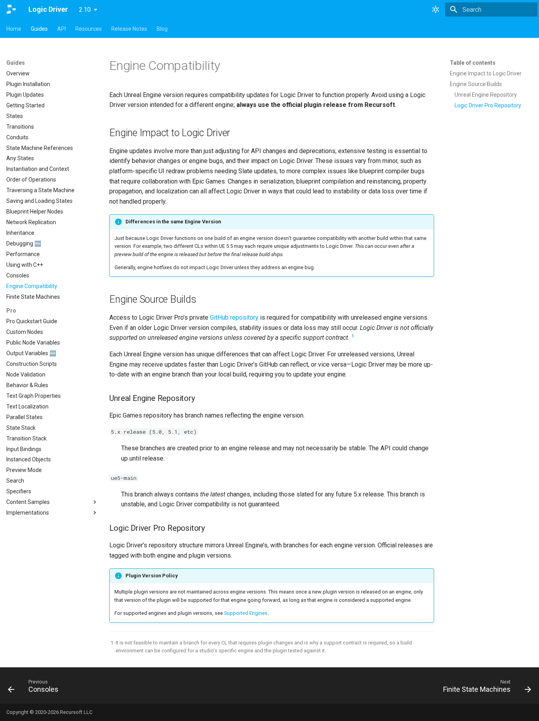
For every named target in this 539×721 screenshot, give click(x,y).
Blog (162, 29)
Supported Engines (246, 613)
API (61, 29)
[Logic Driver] (11, 9)
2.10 (85, 9)
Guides (39, 29)
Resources (88, 29)
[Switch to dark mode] (436, 9)
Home (13, 29)
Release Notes (129, 29)
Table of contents (473, 63)
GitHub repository (234, 317)
